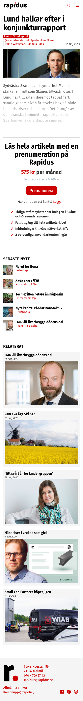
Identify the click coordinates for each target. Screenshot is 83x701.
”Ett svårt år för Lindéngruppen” (29, 474)
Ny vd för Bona (27, 267)
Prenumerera (41, 190)
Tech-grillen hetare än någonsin (39, 294)
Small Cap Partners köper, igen (28, 592)
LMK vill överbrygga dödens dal (39, 322)
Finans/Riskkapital (27, 325)
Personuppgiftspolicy (18, 692)
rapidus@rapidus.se (38, 680)
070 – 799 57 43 (34, 675)
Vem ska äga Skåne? (20, 414)
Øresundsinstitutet (17, 40)
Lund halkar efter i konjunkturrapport (34, 23)
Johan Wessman (15, 44)
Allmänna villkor (15, 688)
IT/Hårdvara (23, 311)
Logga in (59, 202)
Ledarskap (22, 270)
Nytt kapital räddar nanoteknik (39, 308)
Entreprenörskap (26, 298)
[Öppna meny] (77, 5)
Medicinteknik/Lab (27, 284)
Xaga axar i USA (27, 281)
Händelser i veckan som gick (26, 533)
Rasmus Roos (35, 44)
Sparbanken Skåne (42, 40)
